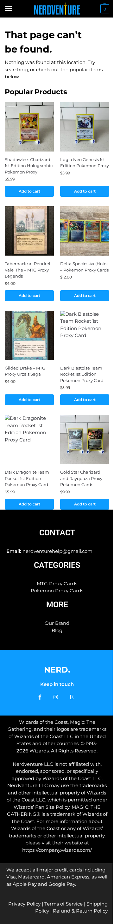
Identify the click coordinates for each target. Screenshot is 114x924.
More (57, 604)
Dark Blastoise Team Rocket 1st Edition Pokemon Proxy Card (82, 374)
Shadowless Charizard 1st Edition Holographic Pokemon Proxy (29, 165)
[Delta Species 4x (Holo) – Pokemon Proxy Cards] (84, 231)
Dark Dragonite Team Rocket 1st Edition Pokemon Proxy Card (27, 478)
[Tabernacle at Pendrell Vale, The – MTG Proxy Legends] (29, 231)
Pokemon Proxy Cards (57, 591)
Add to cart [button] (29, 191)
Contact (57, 532)
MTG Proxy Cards (57, 584)
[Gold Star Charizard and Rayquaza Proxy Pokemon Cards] (84, 439)
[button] (104, 8)
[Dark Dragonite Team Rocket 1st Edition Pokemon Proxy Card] (29, 439)
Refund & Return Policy (80, 911)
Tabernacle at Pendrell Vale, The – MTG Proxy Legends (28, 270)
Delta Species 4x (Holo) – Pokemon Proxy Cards (84, 266)
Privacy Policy (24, 904)
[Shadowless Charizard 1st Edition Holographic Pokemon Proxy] (29, 127)
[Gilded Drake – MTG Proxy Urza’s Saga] (29, 335)
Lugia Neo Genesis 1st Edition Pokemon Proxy (84, 162)
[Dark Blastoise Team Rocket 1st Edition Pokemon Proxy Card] (84, 335)
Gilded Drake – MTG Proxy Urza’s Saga (25, 371)
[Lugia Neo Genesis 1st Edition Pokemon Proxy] (84, 127)
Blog (57, 630)
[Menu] (14, 9)
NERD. (57, 669)
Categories (57, 565)
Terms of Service (63, 904)
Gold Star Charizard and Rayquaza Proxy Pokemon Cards (81, 478)
